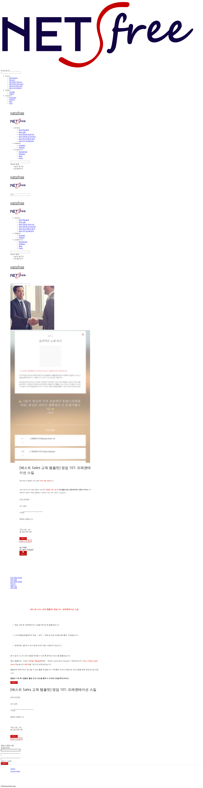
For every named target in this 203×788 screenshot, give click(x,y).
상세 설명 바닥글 (16, 582)
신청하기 (4, 763)
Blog (10, 101)
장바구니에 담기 (16, 739)
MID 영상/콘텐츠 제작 (16, 86)
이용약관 (12, 769)
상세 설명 (13, 580)
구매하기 (14, 682)
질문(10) (13, 586)
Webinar (12, 100)
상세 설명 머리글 (16, 577)
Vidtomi (11, 94)
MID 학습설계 (13, 78)
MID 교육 (12, 80)
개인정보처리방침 (15, 771)
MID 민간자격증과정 (15, 88)
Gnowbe (12, 92)
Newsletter (12, 98)
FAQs (11, 103)
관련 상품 (13, 588)
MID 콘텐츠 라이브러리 (16, 84)
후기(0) (13, 584)
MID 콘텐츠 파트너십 (15, 82)
